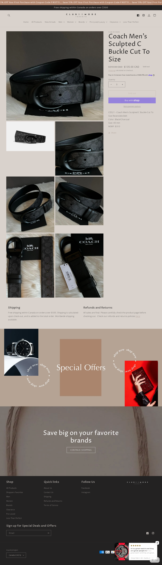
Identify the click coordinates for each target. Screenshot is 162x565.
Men (8, 496)
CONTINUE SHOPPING (81, 450)
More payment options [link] (132, 106)
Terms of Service (51, 505)
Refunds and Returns (53, 501)
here (138, 316)
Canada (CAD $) (15, 555)
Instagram (85, 492)
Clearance (10, 509)
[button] (9, 15)
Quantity (111, 79)
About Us (48, 488)
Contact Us (48, 492)
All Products (11, 488)
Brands (9, 505)
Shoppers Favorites (14, 492)
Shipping (111, 70)
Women (9, 501)
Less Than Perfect (14, 518)
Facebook (85, 488)
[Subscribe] (48, 533)
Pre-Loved (10, 514)
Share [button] (113, 133)
